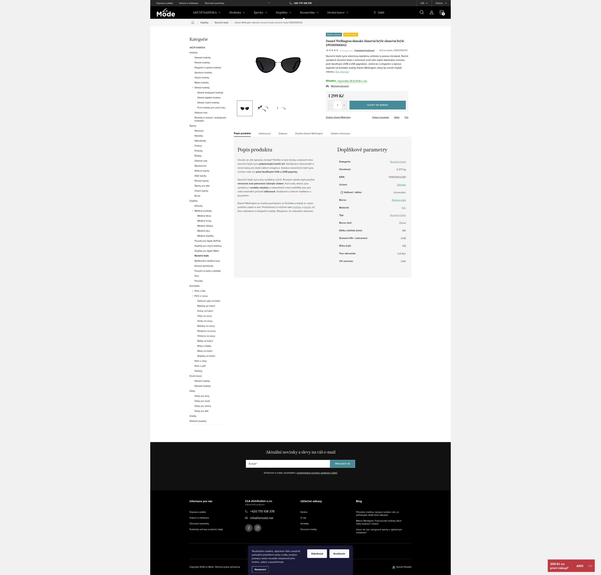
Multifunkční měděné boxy (207, 260)
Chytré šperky (201, 190)
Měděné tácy (203, 230)
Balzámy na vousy (206, 325)
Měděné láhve (204, 215)
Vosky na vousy (205, 320)
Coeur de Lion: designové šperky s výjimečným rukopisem (379, 531)
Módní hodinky (202, 82)
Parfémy (198, 370)
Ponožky (199, 280)
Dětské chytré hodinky (208, 102)
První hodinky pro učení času (211, 107)
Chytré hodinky (202, 77)
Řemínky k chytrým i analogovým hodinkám (210, 119)
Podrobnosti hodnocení (364, 50)
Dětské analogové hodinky (210, 92)
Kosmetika (194, 285)
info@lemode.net (261, 518)
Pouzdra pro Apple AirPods (208, 240)
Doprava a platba (165, 3)
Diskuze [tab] (283, 133)
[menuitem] (206, 12)
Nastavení (260, 569)
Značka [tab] (309, 133)
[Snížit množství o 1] (331, 105)
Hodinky (194, 52)
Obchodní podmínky (214, 3)
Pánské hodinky (202, 62)
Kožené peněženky (204, 265)
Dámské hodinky (203, 57)
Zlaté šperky (200, 175)
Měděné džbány (205, 225)
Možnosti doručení (340, 86)
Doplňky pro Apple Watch (207, 250)
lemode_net (257, 528)
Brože (197, 195)
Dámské (401, 184)
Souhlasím (339, 553)
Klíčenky (199, 205)
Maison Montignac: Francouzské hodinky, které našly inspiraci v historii (378, 522)
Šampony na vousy (206, 330)
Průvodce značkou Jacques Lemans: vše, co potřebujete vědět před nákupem (377, 513)
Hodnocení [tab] (265, 133)
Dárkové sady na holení (208, 300)
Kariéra (303, 512)
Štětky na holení (205, 340)
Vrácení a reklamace (188, 3)
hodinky (297, 207)
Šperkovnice (201, 165)
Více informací (342, 71)
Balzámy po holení (206, 305)
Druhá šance (196, 375)
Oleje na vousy (204, 315)
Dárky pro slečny (203, 406)
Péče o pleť (200, 365)
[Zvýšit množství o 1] (344, 105)
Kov (404, 207)
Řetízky (198, 155)
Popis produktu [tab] (242, 133)
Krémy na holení (205, 310)
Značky (193, 416)
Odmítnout (317, 553)
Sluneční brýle (202, 255)
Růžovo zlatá (399, 200)
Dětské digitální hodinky (209, 97)
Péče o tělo (200, 290)
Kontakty (304, 523)
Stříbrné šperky (202, 170)
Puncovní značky (308, 529)
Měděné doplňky (205, 235)
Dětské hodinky (202, 87)
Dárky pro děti (201, 411)
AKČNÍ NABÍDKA (197, 47)
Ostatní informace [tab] (340, 133)
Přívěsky (199, 150)
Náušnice (199, 130)
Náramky (199, 135)
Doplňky (194, 200)
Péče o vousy (201, 295)
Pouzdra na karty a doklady (208, 270)
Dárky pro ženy (202, 396)
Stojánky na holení (206, 355)
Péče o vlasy (201, 360)
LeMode (249, 528)
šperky (307, 207)
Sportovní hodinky (203, 72)
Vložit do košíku (377, 105)
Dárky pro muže (202, 401)
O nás (303, 517)
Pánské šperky (202, 180)
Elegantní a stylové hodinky (208, 67)
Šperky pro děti (202, 185)
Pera (197, 275)
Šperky (193, 125)
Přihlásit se (342, 463)
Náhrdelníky (200, 140)
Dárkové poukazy (198, 421)
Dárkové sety (201, 112)
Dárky (192, 391)
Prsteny (198, 145)
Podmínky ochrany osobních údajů (206, 529)
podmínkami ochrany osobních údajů (317, 472)
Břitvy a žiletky (204, 345)
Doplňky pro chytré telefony (208, 245)
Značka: (338, 117)
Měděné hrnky (204, 220)
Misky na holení (204, 350)
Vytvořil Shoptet (403, 566)
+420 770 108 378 (262, 511)
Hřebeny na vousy (206, 335)
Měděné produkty (203, 210)
